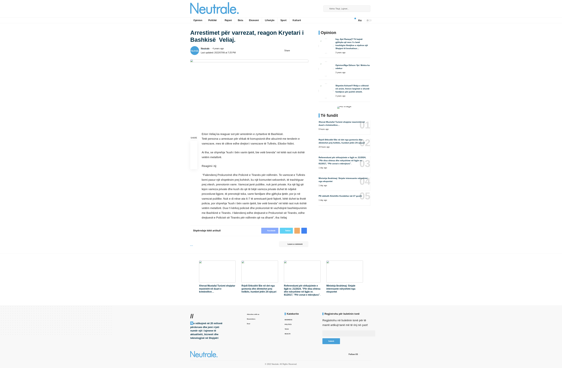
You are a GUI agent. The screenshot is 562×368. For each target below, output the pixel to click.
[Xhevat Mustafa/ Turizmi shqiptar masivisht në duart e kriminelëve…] (217, 272)
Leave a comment (295, 244)
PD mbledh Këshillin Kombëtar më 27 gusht (340, 196)
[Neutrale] (214, 8)
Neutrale (205, 48)
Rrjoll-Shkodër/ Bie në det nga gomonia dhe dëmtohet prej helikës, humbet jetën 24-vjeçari (258, 288)
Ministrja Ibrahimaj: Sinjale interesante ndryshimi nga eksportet (340, 288)
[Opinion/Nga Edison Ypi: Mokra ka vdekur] (326, 69)
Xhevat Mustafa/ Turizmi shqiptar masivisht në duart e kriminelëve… (217, 288)
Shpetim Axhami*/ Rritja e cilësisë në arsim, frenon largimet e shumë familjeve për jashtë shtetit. (352, 88)
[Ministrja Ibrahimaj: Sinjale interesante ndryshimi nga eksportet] (344, 272)
